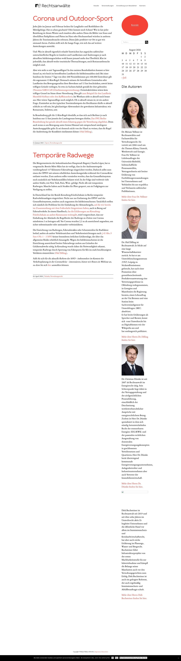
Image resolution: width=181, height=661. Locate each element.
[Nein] (178, 658)
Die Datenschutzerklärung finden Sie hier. (133, 658)
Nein (116, 658)
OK (113, 658)
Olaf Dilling (85, 132)
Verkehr (47, 276)
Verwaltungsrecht (56, 143)
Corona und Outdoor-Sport (73, 18)
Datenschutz (104, 652)
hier (49, 265)
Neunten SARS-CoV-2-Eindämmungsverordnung (56, 90)
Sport (47, 143)
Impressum (98, 652)
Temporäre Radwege (63, 155)
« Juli (124, 78)
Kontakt (135, 25)
